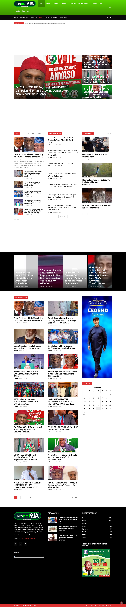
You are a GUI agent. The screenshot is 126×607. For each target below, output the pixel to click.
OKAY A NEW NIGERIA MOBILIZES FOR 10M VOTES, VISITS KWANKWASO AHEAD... (61, 401)
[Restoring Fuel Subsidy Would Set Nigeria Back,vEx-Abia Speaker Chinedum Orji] (18, 211)
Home (41, 4)
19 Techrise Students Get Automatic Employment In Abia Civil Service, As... (27, 401)
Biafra (64, 4)
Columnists (85, 151)
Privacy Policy (63, 17)
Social (84, 531)
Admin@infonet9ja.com (28, 539)
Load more (62, 216)
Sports (84, 526)
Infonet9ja (85, 184)
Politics (55, 4)
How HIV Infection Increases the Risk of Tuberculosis (96, 206)
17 (84, 405)
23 (110, 405)
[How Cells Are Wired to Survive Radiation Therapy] (97, 170)
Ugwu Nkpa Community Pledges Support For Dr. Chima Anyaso (32, 183)
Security (94, 4)
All (28, 133)
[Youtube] (110, 17)
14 (102, 401)
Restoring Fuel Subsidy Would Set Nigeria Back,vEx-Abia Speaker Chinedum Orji (33, 210)
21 (102, 405)
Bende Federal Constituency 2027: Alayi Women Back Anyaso (45, 23)
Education (72, 4)
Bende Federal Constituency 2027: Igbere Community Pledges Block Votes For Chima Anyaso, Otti (63, 153)
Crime (101, 4)
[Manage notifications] (121, 602)
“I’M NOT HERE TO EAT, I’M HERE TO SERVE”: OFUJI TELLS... (63, 428)
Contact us (54, 17)
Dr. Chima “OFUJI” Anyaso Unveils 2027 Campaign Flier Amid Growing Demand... (28, 429)
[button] (110, 7)
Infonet (18, 97)
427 (31, 497)
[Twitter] (107, 17)
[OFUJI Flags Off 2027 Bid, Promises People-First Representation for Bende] (29, 445)
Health (17, 11)
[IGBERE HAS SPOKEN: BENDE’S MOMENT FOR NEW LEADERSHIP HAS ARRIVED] (29, 473)
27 (98, 408)
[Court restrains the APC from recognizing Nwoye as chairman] (52, 537)
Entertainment (83, 4)
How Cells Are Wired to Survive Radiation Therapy (96, 181)
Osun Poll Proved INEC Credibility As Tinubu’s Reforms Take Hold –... (28, 155)
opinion (16, 151)
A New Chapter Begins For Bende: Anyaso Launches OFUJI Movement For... (62, 457)
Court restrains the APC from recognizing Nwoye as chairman (68, 537)
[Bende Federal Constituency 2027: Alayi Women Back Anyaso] (97, 92)
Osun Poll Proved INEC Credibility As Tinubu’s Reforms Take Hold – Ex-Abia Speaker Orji (61, 140)
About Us (46, 17)
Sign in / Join (34, 17)
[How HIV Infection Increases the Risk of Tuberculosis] (97, 195)
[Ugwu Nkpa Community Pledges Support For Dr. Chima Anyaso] (97, 77)
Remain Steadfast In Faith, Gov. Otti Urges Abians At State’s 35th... (32, 201)
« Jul (83, 415)
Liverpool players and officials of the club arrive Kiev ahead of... (68, 519)
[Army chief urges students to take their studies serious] (52, 529)
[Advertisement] (63, 39)
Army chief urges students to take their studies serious (68, 527)
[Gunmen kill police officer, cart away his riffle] (97, 144)
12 (93, 401)
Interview (25, 11)
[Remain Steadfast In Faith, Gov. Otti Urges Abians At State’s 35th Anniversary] (18, 202)
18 (89, 405)
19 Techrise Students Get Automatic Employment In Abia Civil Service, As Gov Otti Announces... (62, 207)
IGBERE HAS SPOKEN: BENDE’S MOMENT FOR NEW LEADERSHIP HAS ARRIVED (28, 484)
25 (89, 408)
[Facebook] (104, 17)
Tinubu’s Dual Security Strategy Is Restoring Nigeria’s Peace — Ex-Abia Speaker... (62, 484)
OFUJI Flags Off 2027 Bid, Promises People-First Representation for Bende (25, 457)
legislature (85, 529)
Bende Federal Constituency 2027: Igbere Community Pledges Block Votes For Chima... (33, 173)
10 (84, 401)
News (48, 4)
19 (93, 405)
